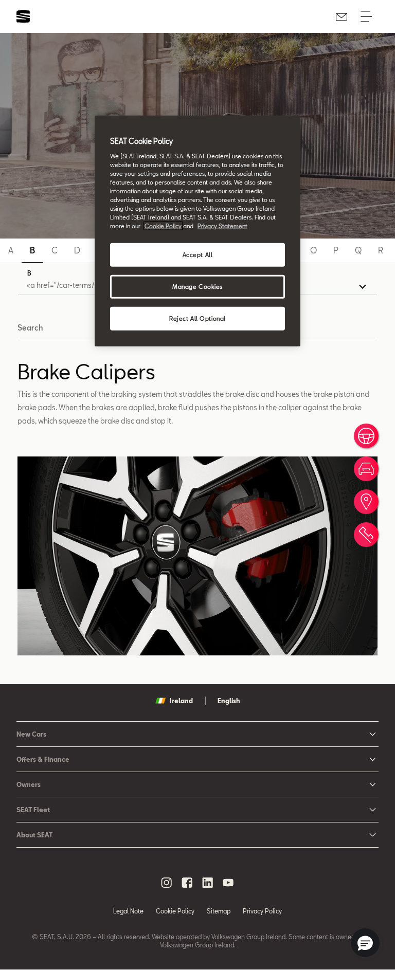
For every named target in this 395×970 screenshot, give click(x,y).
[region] (197, 231)
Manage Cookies (197, 286)
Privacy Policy (262, 910)
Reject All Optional (197, 318)
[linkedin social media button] (208, 882)
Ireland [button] (181, 700)
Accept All (198, 254)
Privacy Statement (222, 226)
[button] (365, 942)
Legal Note (128, 910)
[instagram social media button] (166, 882)
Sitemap (218, 910)
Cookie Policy (175, 910)
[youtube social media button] (228, 882)
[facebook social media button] (187, 882)
